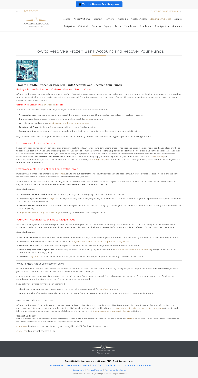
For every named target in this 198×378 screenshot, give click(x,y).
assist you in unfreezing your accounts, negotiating (139, 308)
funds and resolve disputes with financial (111, 311)
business (61, 174)
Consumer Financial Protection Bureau (132, 249)
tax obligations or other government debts (69, 123)
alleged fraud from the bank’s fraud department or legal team (100, 241)
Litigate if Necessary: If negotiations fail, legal (39, 212)
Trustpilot (96, 365)
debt (88, 119)
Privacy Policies (94, 370)
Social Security (157, 156)
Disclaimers (78, 370)
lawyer (52, 198)
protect (130, 319)
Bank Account (49, 105)
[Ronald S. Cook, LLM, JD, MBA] (36, 22)
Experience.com (112, 365)
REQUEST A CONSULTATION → (164, 11)
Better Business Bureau (78, 365)
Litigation (33, 256)
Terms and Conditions (115, 370)
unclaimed (104, 289)
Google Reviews (55, 365)
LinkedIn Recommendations (137, 365)
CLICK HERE (22, 326)
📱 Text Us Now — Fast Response (99, 4)
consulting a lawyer (98, 159)
